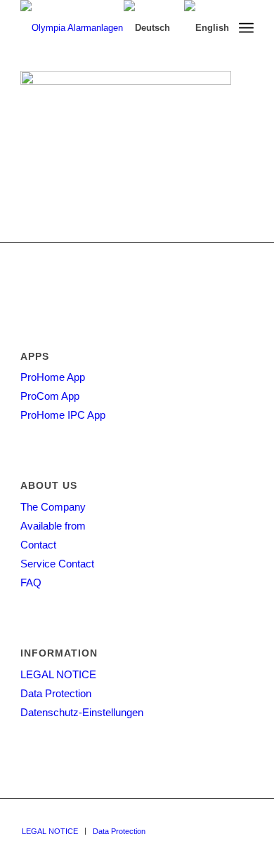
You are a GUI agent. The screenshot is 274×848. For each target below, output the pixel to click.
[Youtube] (243, 816)
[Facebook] (222, 816)
